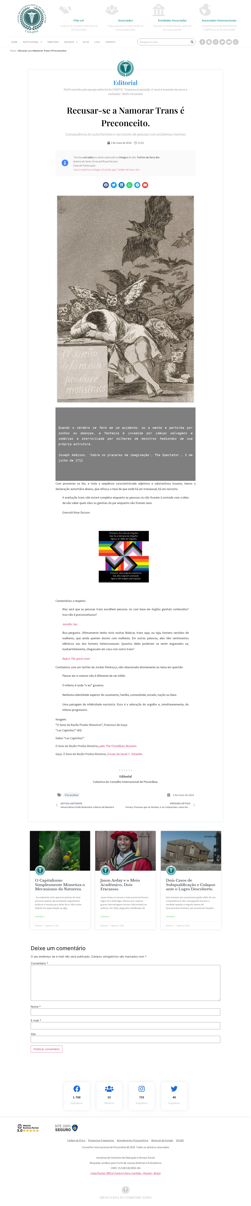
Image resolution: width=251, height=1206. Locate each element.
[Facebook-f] (202, 42)
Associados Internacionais (219, 20)
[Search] (192, 42)
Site (33, 1034)
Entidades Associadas (172, 20)
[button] (106, 185)
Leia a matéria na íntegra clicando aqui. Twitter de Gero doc (106, 169)
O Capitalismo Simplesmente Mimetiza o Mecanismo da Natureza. (60, 884)
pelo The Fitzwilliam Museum (118, 746)
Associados (125, 20)
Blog (86, 41)
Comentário (39, 963)
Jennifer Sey (70, 624)
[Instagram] (216, 42)
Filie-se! (79, 20)
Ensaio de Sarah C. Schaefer (124, 754)
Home (14, 41)
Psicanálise (71, 795)
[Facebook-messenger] (209, 42)
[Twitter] (222, 42)
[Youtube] (229, 42)
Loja (97, 41)
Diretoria (53, 41)
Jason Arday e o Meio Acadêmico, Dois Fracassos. (120, 884)
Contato (110, 41)
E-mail (36, 1020)
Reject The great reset (76, 659)
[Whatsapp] (236, 42)
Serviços (69, 41)
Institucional (31, 41)
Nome (36, 1006)
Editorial (125, 82)
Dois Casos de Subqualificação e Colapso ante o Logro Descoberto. (190, 884)
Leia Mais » (40, 916)
